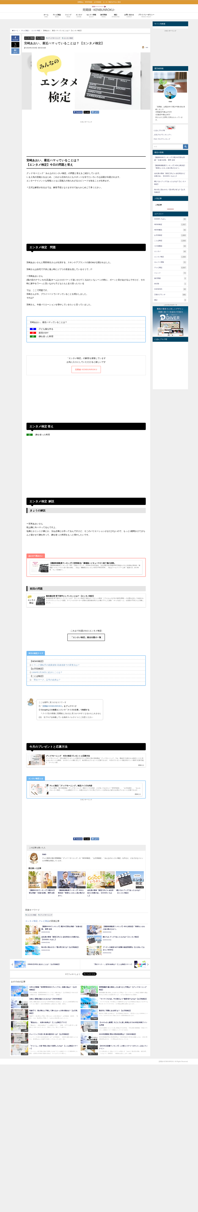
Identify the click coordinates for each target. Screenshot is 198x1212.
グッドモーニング (54, 38)
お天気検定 (170, 235)
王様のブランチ (170, 294)
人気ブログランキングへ (162, 134)
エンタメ (170, 251)
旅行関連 (170, 278)
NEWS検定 (170, 224)
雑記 (170, 300)
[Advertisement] (86, 139)
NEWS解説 (170, 230)
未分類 (170, 284)
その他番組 (170, 246)
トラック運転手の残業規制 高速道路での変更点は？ (56, 665)
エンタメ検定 (29, 38)
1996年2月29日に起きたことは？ (47, 672)
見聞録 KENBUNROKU (86, 369)
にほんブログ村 (159, 130)
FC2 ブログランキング (162, 139)
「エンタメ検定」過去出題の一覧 (86, 637)
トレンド (170, 273)
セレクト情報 (170, 262)
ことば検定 (170, 240)
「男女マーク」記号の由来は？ (46, 680)
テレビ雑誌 (40, 38)
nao (147, 47)
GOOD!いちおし (170, 219)
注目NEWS (170, 289)
